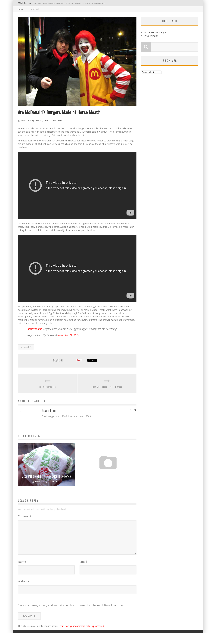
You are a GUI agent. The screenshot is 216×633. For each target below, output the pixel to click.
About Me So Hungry (155, 32)
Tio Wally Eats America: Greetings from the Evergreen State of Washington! (69, 3)
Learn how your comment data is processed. (81, 625)
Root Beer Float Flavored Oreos (107, 386)
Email (83, 562)
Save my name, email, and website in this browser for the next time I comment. (72, 605)
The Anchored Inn (47, 386)
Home (20, 9)
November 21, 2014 (68, 335)
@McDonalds (35, 329)
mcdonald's (26, 347)
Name (22, 562)
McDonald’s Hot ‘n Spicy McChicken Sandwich (46, 476)
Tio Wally (99, 477)
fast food (58, 120)
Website (23, 581)
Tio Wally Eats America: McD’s (108, 472)
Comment (24, 516)
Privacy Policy (151, 35)
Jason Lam (26, 120)
